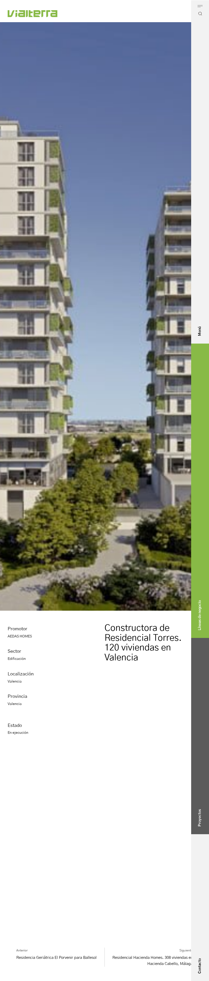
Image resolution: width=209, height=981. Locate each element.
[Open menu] (200, 6)
